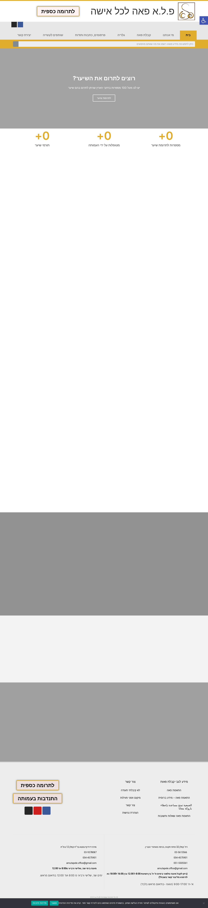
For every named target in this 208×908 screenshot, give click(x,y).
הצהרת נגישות (130, 812)
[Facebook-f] (20, 24)
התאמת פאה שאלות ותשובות (174, 815)
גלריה (121, 35)
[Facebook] (46, 811)
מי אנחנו (168, 35)
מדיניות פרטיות (40, 903)
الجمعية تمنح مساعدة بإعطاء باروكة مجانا (176, 807)
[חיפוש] (16, 44)
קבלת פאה (144, 35)
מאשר (54, 903)
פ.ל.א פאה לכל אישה (133, 11)
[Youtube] (37, 811)
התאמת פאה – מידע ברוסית (174, 797)
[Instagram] (14, 24)
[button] (58, 11)
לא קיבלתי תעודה (130, 790)
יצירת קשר (24, 35)
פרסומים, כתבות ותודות (90, 35)
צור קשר (130, 805)
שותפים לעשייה (53, 35)
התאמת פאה (174, 790)
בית (188, 35)
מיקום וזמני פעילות (130, 797)
